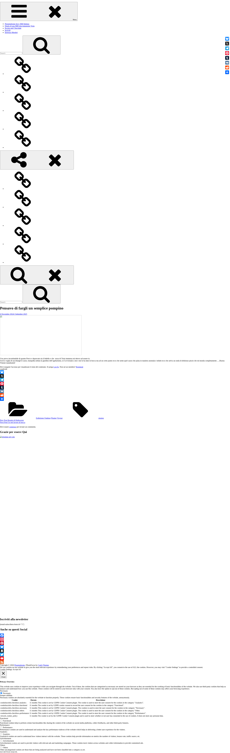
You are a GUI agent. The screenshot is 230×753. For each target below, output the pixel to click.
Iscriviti (7, 30)
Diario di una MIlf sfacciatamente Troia (19, 26)
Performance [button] (5, 725)
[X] (115, 376)
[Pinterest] (115, 384)
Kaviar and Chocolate (13, 28)
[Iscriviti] (23, 129)
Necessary (7, 693)
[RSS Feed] (115, 662)
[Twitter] (115, 654)
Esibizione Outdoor (43, 418)
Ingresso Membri (11, 32)
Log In (56, 367)
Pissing (54, 418)
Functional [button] (4, 718)
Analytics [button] (3, 732)
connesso (12, 427)
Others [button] (2, 745)
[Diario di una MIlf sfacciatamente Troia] (23, 92)
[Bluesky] (115, 372)
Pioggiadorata (19, 665)
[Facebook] (115, 635)
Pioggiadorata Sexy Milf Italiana (17, 24)
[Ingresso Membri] (23, 147)
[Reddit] (115, 395)
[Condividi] (115, 399)
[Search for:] (11, 53)
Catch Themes (43, 665)
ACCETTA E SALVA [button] (8, 752)
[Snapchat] (115, 651)
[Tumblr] (115, 387)
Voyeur (60, 418)
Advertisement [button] (5, 738)
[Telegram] (115, 380)
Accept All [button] (17, 669)
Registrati (79, 367)
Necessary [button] (4, 691)
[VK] (115, 391)
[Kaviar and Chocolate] (23, 111)
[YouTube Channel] (115, 658)
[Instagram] (115, 639)
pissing (101, 418)
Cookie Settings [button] (6, 669)
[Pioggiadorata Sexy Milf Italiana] (23, 74)
